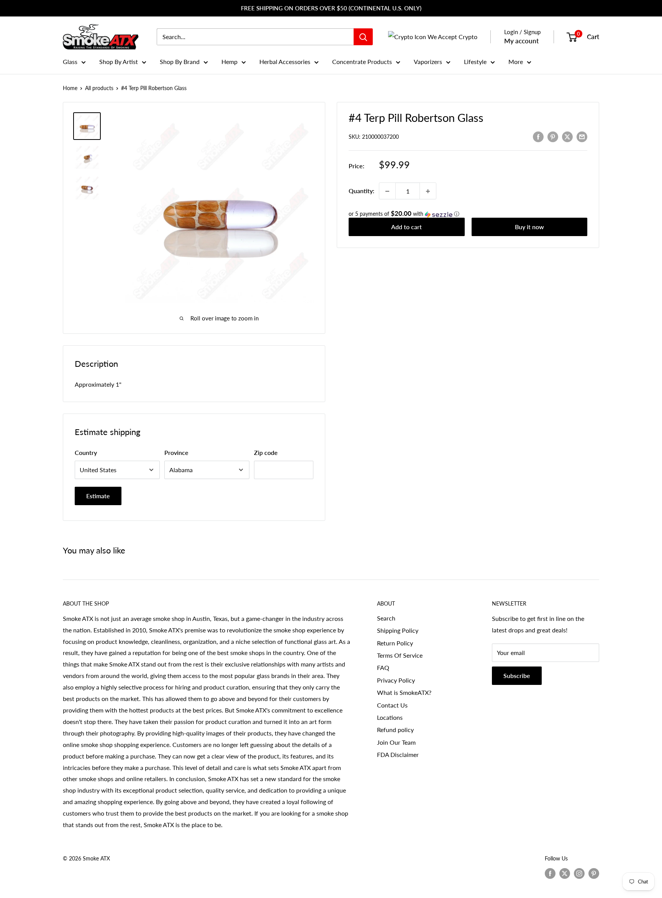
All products (99, 88)
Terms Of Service (400, 655)
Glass (70, 61)
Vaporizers (428, 61)
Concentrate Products (362, 61)
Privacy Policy (396, 680)
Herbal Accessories (284, 61)
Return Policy (395, 643)
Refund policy (395, 729)
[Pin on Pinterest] (552, 136)
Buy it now (529, 227)
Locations (390, 717)
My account (521, 41)
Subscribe (516, 675)
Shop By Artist (118, 61)
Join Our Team (396, 742)
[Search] (363, 36)
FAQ (383, 667)
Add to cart (406, 227)
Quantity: (361, 191)
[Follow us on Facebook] (550, 873)
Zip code (266, 452)
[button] (468, 214)
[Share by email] (582, 136)
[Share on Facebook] (538, 136)
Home (70, 88)
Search (386, 618)
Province (176, 452)
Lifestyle (475, 61)
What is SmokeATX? (404, 692)
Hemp (229, 61)
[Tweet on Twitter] (567, 136)
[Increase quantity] (428, 191)
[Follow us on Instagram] (579, 873)
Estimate (98, 495)
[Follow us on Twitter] (564, 873)
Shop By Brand (180, 61)
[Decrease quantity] (387, 191)
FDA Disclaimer (398, 754)
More (515, 61)
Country (86, 452)
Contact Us (392, 705)
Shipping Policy (397, 630)
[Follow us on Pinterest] (593, 873)
